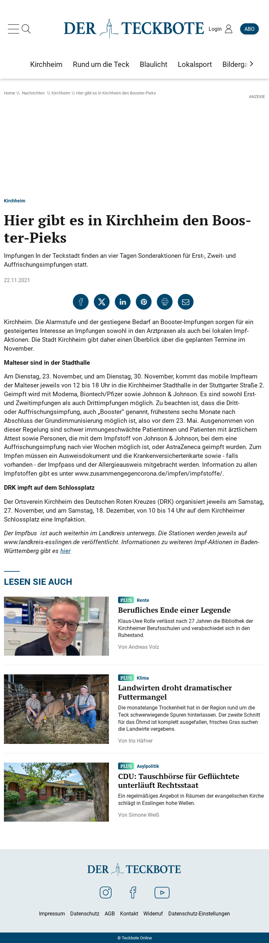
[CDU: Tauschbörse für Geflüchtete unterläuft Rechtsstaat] (56, 791)
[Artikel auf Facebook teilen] (81, 302)
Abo (249, 28)
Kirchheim (61, 93)
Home (9, 93)
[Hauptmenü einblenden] (15, 28)
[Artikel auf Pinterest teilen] (144, 302)
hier (65, 550)
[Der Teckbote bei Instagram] (106, 892)
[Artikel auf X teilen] (102, 302)
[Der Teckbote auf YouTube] (162, 892)
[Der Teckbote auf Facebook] (133, 892)
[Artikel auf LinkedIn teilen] (123, 302)
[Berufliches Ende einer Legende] (56, 625)
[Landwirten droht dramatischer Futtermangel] (56, 708)
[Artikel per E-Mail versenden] (186, 302)
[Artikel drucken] (165, 302)
